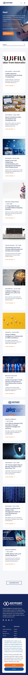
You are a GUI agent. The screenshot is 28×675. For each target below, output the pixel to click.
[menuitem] (7, 629)
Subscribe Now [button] (8, 33)
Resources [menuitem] (17, 626)
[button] (14, 583)
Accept (14, 665)
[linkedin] (4, 620)
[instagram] (6, 620)
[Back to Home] (8, 3)
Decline (14, 669)
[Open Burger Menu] (24, 3)
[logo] (13, 603)
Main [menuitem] (4, 626)
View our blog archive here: (10, 24)
